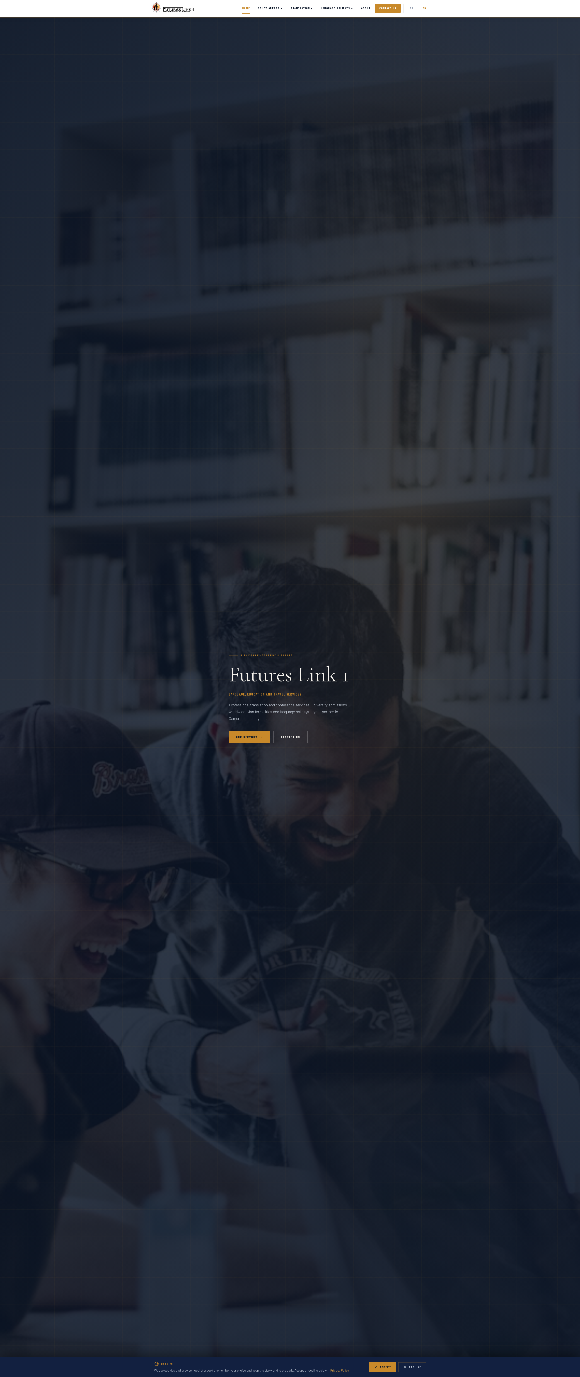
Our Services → (249, 737)
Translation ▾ (301, 8)
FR (411, 8)
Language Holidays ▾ (337, 8)
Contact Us (387, 8)
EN (424, 8)
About (366, 8)
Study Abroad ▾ (270, 8)
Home (246, 8)
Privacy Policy (339, 1370)
